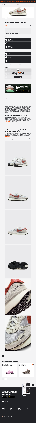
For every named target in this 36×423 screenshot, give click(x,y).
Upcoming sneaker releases (10, 361)
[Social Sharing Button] (3, 356)
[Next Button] (5, 379)
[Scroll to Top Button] (33, 385)
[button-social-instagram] (26, 356)
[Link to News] (4, 4)
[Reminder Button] (28, 25)
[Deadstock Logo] (18, 4)
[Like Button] (30, 25)
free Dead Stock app (7, 121)
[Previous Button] (3, 379)
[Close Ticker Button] (33, 1)
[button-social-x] (33, 356)
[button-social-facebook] (27, 356)
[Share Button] (27, 25)
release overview (7, 136)
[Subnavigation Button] (2, 4)
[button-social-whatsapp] (29, 356)
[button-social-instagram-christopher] (24, 356)
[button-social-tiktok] (31, 356)
